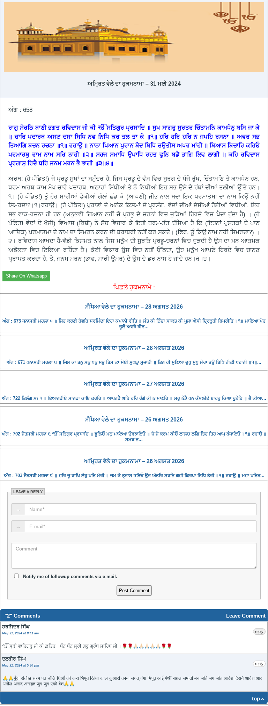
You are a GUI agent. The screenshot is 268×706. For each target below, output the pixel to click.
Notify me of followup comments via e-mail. (69, 576)
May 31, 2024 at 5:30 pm (20, 665)
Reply (259, 631)
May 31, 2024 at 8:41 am (20, 633)
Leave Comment (246, 616)
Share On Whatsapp (26, 276)
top (256, 698)
